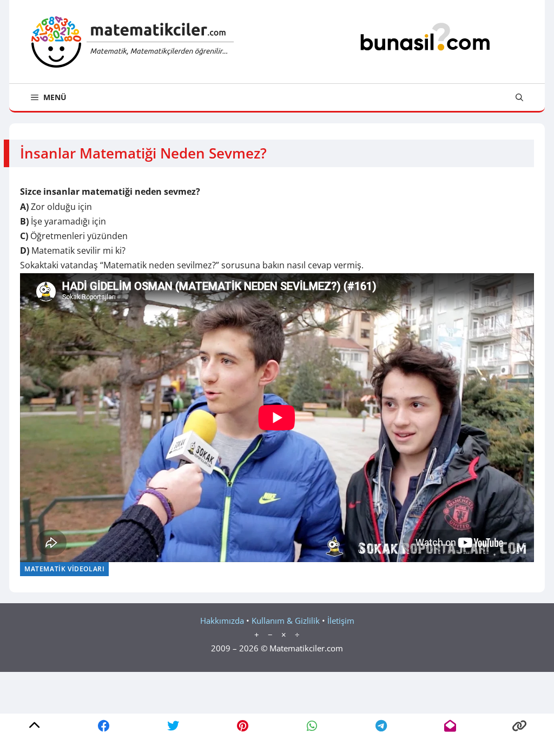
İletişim (340, 620)
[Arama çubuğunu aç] (519, 97)
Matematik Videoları (64, 568)
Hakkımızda (222, 620)
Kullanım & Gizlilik (286, 620)
